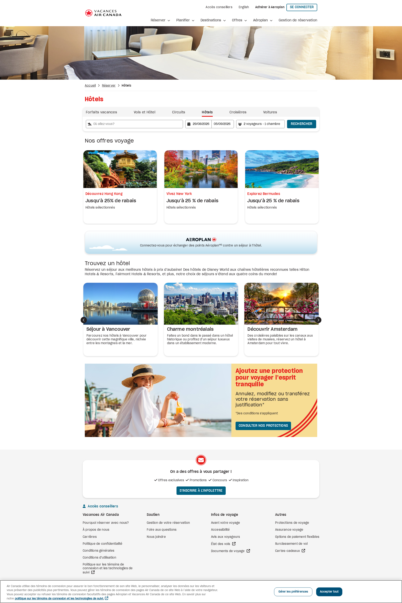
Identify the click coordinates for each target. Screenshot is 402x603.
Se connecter (303, 7)
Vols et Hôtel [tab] (144, 112)
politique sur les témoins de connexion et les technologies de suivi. (59, 598)
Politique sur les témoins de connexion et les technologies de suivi (108, 568)
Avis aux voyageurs (225, 537)
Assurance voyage (289, 529)
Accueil (90, 85)
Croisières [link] (237, 112)
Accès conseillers (219, 7)
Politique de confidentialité (102, 543)
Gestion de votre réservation (168, 522)
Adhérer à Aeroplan (270, 7)
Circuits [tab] (178, 112)
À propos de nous (96, 529)
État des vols (221, 544)
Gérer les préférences (293, 591)
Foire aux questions (162, 529)
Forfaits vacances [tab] (101, 112)
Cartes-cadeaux (288, 551)
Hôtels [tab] (207, 112)
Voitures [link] (270, 112)
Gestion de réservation (298, 20)
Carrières (90, 537)
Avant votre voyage (225, 522)
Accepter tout (329, 591)
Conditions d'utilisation (99, 557)
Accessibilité (220, 529)
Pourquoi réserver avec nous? (106, 522)
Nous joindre (156, 537)
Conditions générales (98, 550)
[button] (160, 20)
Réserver (109, 85)
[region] (201, 591)
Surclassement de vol (291, 543)
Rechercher (301, 124)
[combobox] (134, 124)
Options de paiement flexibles (297, 537)
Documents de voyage (228, 551)
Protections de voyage (292, 522)
